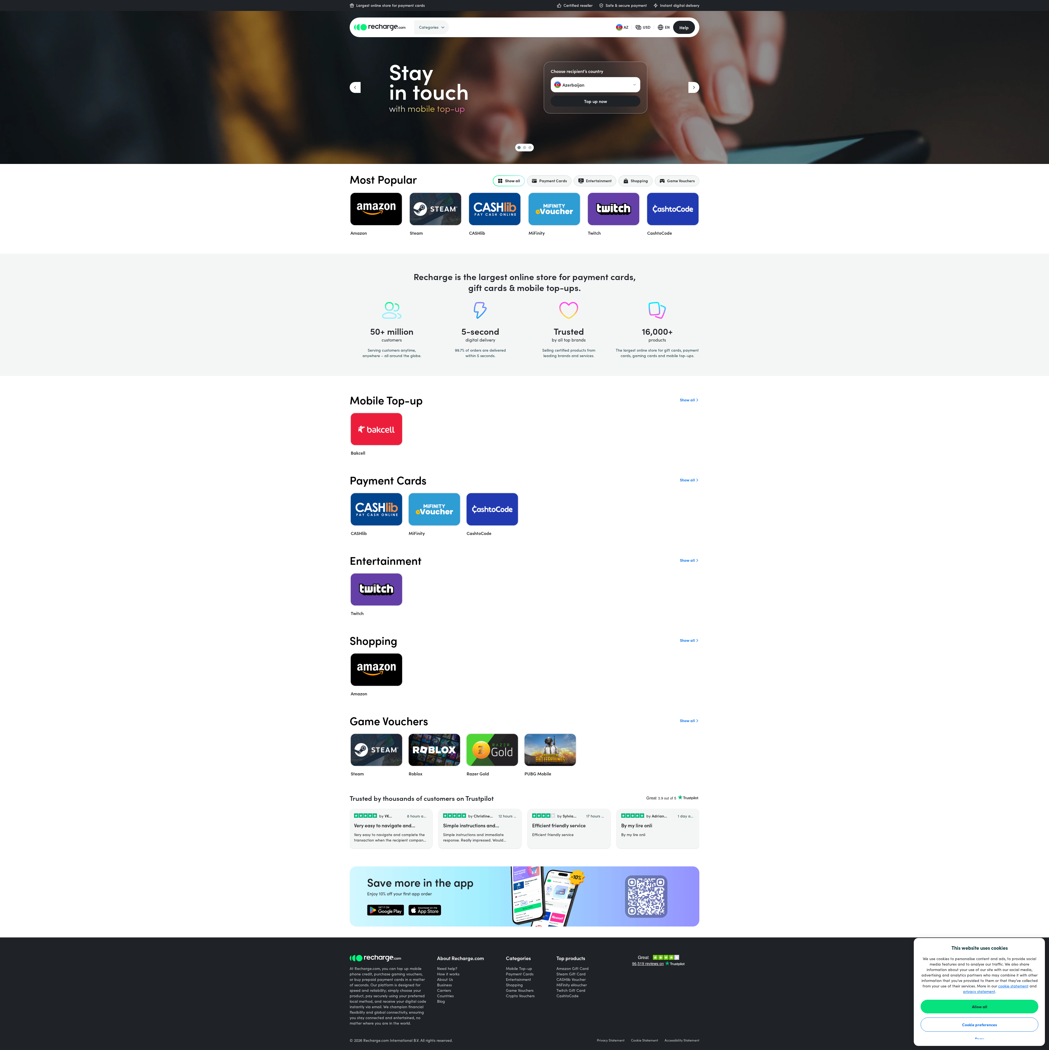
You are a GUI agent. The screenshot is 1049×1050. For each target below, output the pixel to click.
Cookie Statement (644, 1040)
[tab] (509, 180)
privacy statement (979, 991)
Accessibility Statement (682, 1040)
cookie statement (1013, 986)
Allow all (979, 1006)
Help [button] (684, 27)
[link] (385, 910)
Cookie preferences (979, 1024)
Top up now (595, 101)
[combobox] (595, 84)
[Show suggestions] (634, 84)
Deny (979, 1039)
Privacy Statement (610, 1040)
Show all (687, 399)
